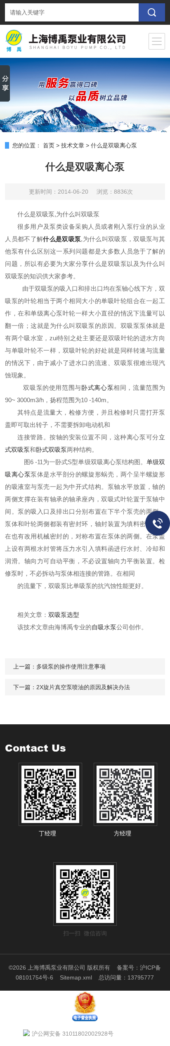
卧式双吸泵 (51, 449)
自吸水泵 (104, 627)
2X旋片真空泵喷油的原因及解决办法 (83, 687)
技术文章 (72, 145)
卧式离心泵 (97, 387)
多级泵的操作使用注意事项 (71, 666)
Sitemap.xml (76, 977)
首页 (48, 145)
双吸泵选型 (63, 614)
